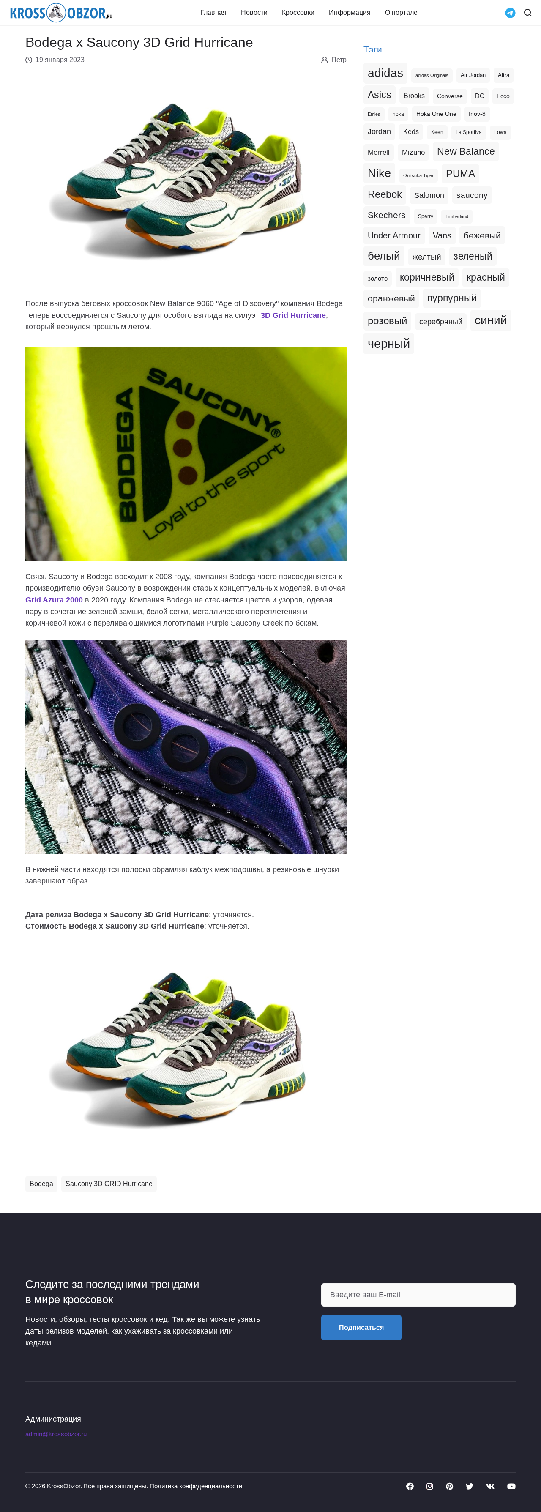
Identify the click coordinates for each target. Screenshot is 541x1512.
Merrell (379, 152)
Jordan (379, 131)
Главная (213, 12)
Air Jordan (473, 75)
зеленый (473, 256)
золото (378, 278)
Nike (379, 173)
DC (479, 96)
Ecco (503, 96)
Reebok (385, 194)
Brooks (414, 95)
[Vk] (490, 1486)
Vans (442, 235)
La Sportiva (469, 132)
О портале (401, 12)
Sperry (425, 216)
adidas (385, 72)
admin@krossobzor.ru (56, 1434)
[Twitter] (469, 1486)
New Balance (466, 151)
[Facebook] (410, 1486)
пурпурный (452, 298)
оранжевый (391, 298)
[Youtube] (511, 1486)
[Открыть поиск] (528, 12)
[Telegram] (510, 12)
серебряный (440, 321)
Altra (503, 75)
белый (384, 256)
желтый (427, 256)
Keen (437, 132)
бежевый (482, 235)
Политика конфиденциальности (196, 1486)
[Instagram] (429, 1486)
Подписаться (361, 1327)
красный (486, 277)
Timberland (456, 216)
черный (389, 343)
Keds (411, 131)
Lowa (500, 132)
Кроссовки (298, 12)
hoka (398, 114)
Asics (379, 94)
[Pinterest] (449, 1486)
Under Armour (394, 235)
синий (491, 320)
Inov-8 (477, 113)
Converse (450, 96)
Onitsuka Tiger (418, 175)
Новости (254, 12)
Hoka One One (436, 113)
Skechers (387, 215)
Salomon (429, 195)
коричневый (427, 277)
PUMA (460, 173)
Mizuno (413, 152)
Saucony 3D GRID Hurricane (109, 1183)
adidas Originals (431, 75)
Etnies (374, 114)
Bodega (41, 1183)
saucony (472, 195)
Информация (350, 12)
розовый (387, 320)
